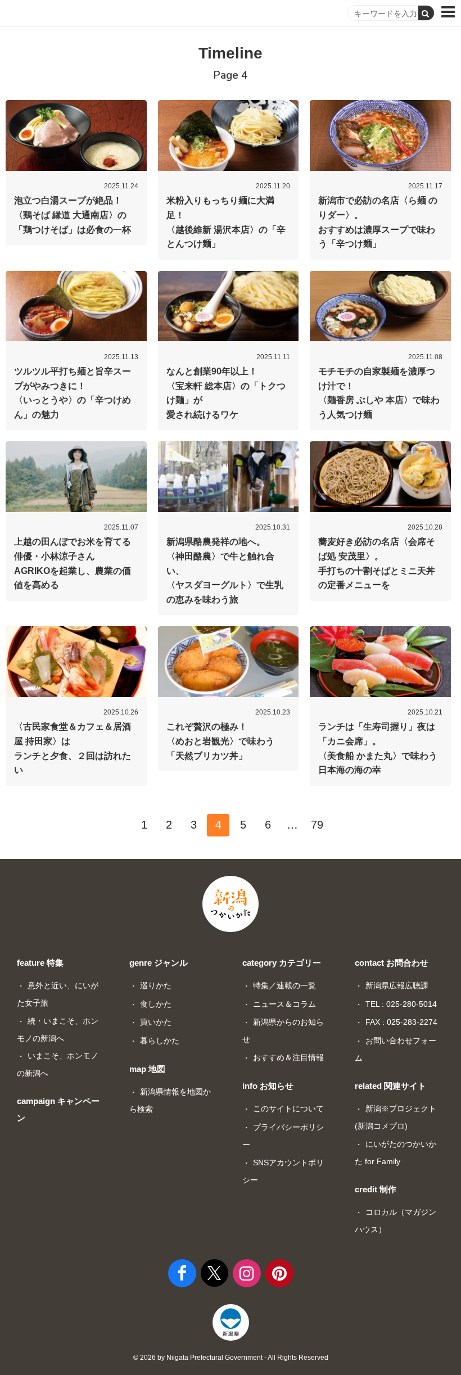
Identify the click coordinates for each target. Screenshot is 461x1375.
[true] (426, 13)
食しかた (155, 1003)
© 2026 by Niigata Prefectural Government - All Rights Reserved (230, 1358)
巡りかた (155, 985)
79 (317, 824)
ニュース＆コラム (284, 1003)
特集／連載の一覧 (284, 985)
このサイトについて (288, 1108)
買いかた (155, 1021)
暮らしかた (159, 1040)
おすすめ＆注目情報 (288, 1057)
